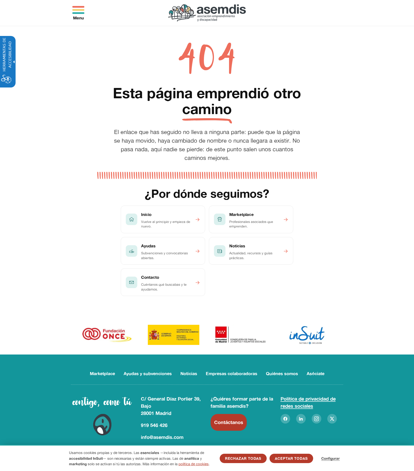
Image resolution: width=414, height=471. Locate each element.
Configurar (330, 458)
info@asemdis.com (162, 437)
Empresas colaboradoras (231, 373)
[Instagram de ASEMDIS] (316, 419)
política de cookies (193, 464)
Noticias (188, 373)
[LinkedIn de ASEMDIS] (301, 419)
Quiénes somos (282, 373)
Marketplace (102, 373)
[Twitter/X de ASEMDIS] (332, 419)
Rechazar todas (243, 458)
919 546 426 (154, 425)
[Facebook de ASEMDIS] (285, 419)
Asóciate (315, 373)
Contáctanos (228, 422)
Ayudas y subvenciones (148, 373)
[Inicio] (207, 13)
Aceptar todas (291, 458)
